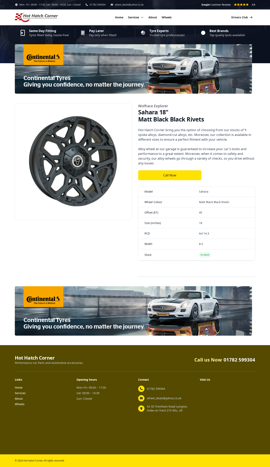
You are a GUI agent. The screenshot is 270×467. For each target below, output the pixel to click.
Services (20, 393)
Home (119, 17)
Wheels (167, 17)
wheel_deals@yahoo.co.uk (129, 4)
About (152, 17)
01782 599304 (98, 4)
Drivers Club (239, 17)
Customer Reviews (216, 4)
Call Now (169, 175)
